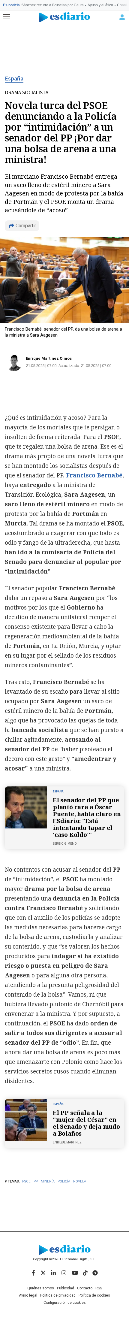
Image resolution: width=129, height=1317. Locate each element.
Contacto (84, 1288)
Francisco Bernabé (94, 475)
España (14, 78)
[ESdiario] (64, 17)
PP (36, 1181)
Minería (48, 1181)
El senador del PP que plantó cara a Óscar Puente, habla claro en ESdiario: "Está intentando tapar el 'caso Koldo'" (87, 817)
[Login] (122, 17)
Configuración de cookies (65, 1302)
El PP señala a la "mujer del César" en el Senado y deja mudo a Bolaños (86, 1123)
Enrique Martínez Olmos (49, 358)
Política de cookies (94, 1295)
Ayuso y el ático (100, 5)
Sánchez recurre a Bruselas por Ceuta (52, 5)
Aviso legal (28, 1295)
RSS (98, 1288)
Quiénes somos (40, 1288)
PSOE (26, 1181)
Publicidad (65, 1288)
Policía (64, 1181)
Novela (79, 1181)
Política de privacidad (58, 1295)
